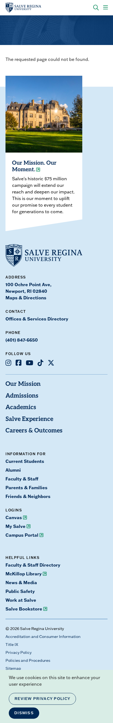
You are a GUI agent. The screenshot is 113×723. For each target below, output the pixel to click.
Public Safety (20, 591)
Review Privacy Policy (42, 698)
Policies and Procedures (27, 660)
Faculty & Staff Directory (32, 565)
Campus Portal (21, 535)
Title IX (11, 644)
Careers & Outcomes (34, 431)
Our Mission (23, 384)
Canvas (13, 517)
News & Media (21, 582)
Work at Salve (20, 600)
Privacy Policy (18, 652)
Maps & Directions (25, 297)
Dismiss (24, 712)
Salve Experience (29, 419)
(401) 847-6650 (21, 340)
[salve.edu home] (23, 7)
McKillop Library (23, 573)
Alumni (13, 470)
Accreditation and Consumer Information (43, 636)
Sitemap (13, 668)
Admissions (21, 396)
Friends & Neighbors (27, 496)
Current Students (24, 461)
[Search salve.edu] (96, 7)
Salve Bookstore (23, 609)
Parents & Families (26, 487)
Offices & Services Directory (36, 319)
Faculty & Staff (21, 479)
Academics (20, 407)
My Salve (15, 526)
